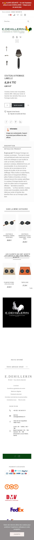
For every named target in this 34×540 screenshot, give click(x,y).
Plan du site (21, 400)
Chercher (29, 21)
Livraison (16, 385)
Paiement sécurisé (16, 394)
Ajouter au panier (18, 105)
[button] (28, 105)
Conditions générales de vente (16, 388)
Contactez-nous (11, 400)
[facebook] (15, 456)
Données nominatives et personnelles (16, 397)
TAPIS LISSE (24, 282)
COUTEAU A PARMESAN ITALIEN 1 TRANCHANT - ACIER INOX (25, 236)
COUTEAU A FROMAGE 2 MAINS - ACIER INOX (9, 235)
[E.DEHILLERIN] (17, 29)
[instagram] (19, 456)
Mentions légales (16, 391)
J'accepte (17, 534)
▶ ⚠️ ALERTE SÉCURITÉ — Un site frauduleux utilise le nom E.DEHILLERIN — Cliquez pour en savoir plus (17, 5)
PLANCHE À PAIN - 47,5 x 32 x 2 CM (9, 283)
